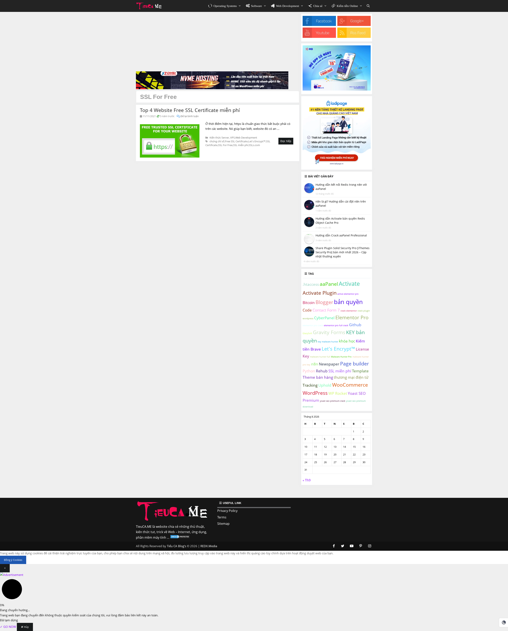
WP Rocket (337, 393)
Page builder (354, 363)
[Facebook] (319, 25)
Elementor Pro (351, 317)
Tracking (310, 385)
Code (307, 310)
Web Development (246, 137)
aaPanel (329, 284)
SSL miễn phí (240, 145)
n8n (314, 364)
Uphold (324, 385)
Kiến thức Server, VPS (222, 137)
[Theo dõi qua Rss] (354, 36)
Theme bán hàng (318, 377)
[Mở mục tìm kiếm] (368, 6)
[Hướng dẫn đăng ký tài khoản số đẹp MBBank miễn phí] (337, 89)
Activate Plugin (320, 293)
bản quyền (348, 302)
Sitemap (223, 523)
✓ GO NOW (8, 627)
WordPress (315, 393)
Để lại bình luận (190, 116)
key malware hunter (328, 341)
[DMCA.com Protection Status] (180, 537)
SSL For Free (225, 145)
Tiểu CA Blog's (176, 546)
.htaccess (311, 284)
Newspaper (329, 364)
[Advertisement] (217, 41)
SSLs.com (254, 145)
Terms (221, 517)
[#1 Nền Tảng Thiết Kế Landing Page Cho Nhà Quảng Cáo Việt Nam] (337, 165)
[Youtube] (319, 36)
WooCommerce (350, 384)
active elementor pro (348, 294)
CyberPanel (324, 317)
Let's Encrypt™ (257, 141)
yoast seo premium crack (332, 401)
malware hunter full (320, 356)
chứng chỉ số (217, 141)
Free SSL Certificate (236, 141)
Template (360, 371)
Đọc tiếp (285, 141)
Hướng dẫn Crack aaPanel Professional (341, 235)
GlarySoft (307, 333)
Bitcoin (309, 302)
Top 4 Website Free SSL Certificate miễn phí (190, 110)
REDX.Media (208, 546)
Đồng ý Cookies (13, 560)
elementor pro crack (313, 325)
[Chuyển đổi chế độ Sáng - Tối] (504, 622)
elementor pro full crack (336, 325)
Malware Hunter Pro (341, 356)
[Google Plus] (354, 25)
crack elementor (349, 310)
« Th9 (307, 480)
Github (355, 324)
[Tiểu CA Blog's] (150, 6)
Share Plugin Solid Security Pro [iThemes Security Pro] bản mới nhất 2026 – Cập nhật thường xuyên (342, 252)
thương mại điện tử (351, 377)
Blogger (324, 302)
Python (309, 371)
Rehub (322, 371)
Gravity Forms (329, 332)
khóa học (347, 341)
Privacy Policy (227, 511)
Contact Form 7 (326, 310)
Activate (349, 284)
